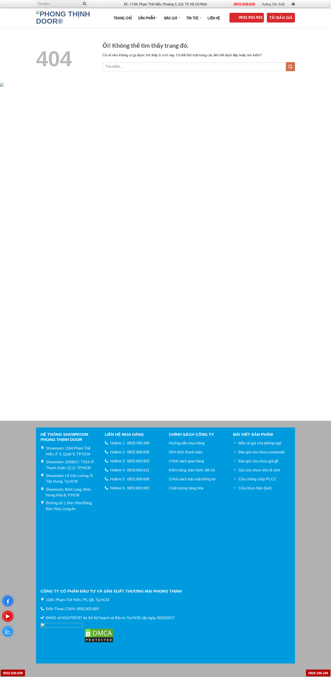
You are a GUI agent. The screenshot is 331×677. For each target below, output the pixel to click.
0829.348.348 (318, 673)
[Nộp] (84, 3)
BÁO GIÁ (170, 17)
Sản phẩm (146, 17)
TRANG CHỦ (122, 17)
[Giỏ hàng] (293, 4)
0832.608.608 (244, 4)
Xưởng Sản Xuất (273, 4)
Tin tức (192, 17)
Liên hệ (214, 17)
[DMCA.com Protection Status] (98, 635)
